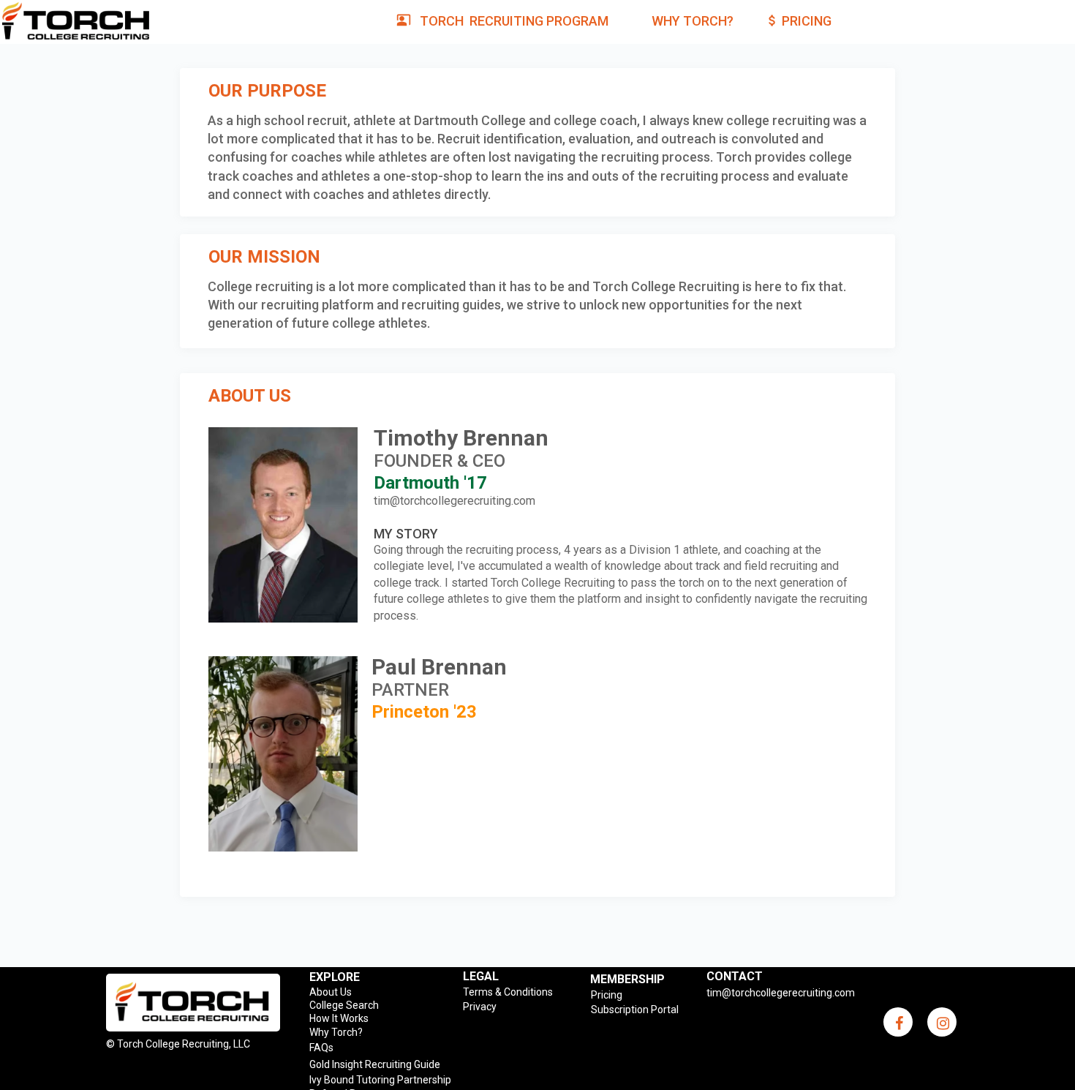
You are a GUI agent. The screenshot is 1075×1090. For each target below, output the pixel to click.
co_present (403, 19)
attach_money (772, 20)
